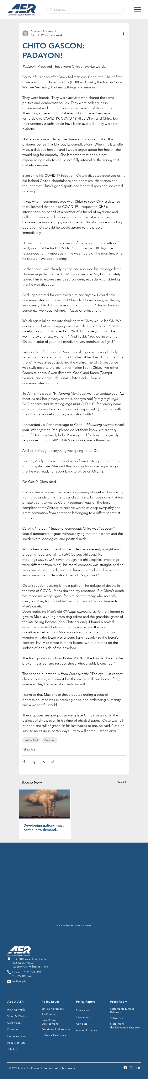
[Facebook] (125, 1067)
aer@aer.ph (19, 981)
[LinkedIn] (138, 1067)
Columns (49, 740)
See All (121, 782)
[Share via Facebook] (24, 762)
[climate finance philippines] (45, 804)
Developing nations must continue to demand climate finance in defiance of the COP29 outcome (44, 827)
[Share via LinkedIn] (43, 762)
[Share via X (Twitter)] (33, 762)
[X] (132, 1067)
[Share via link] (52, 762)
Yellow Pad (31, 740)
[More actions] (123, 33)
